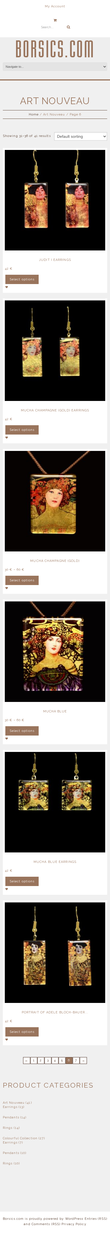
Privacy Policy (73, 1224)
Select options (22, 279)
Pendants (11, 1117)
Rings (8, 1128)
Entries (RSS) (96, 1219)
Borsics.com (55, 49)
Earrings (10, 1107)
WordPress (74, 1219)
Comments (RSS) (46, 1224)
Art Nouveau (14, 1103)
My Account (55, 6)
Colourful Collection (20, 1138)
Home (34, 114)
